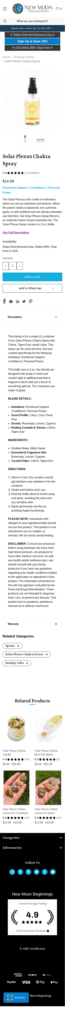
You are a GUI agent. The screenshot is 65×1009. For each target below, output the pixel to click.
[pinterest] (28, 871)
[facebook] (44, 871)
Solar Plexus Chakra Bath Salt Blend (46, 752)
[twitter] (36, 871)
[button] (32, 35)
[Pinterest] (30, 301)
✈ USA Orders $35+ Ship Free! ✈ (32, 47)
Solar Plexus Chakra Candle (14, 752)
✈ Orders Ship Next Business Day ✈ (32, 34)
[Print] (17, 301)
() (60, 8)
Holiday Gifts (15, 663)
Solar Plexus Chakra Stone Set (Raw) (46, 811)
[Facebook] (4, 301)
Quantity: (8, 258)
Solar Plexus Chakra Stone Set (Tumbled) (15, 811)
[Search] (3, 21)
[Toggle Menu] (5, 8)
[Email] (11, 301)
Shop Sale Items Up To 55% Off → (32, 28)
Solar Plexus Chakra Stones (24, 654)
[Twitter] (24, 301)
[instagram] (12, 871)
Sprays (10, 645)
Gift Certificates (33, 948)
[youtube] (52, 871)
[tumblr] (20, 871)
